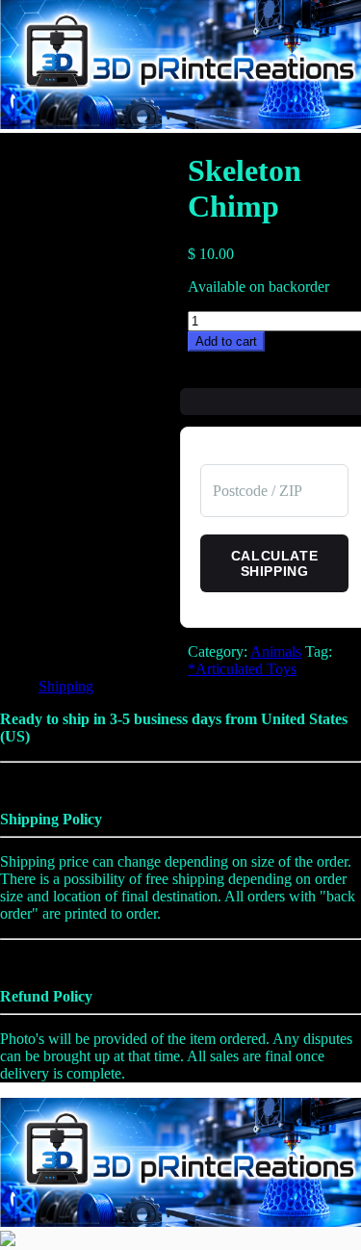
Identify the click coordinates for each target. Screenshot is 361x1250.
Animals (275, 651)
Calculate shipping (274, 563)
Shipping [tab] (66, 686)
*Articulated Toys (242, 669)
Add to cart (226, 341)
